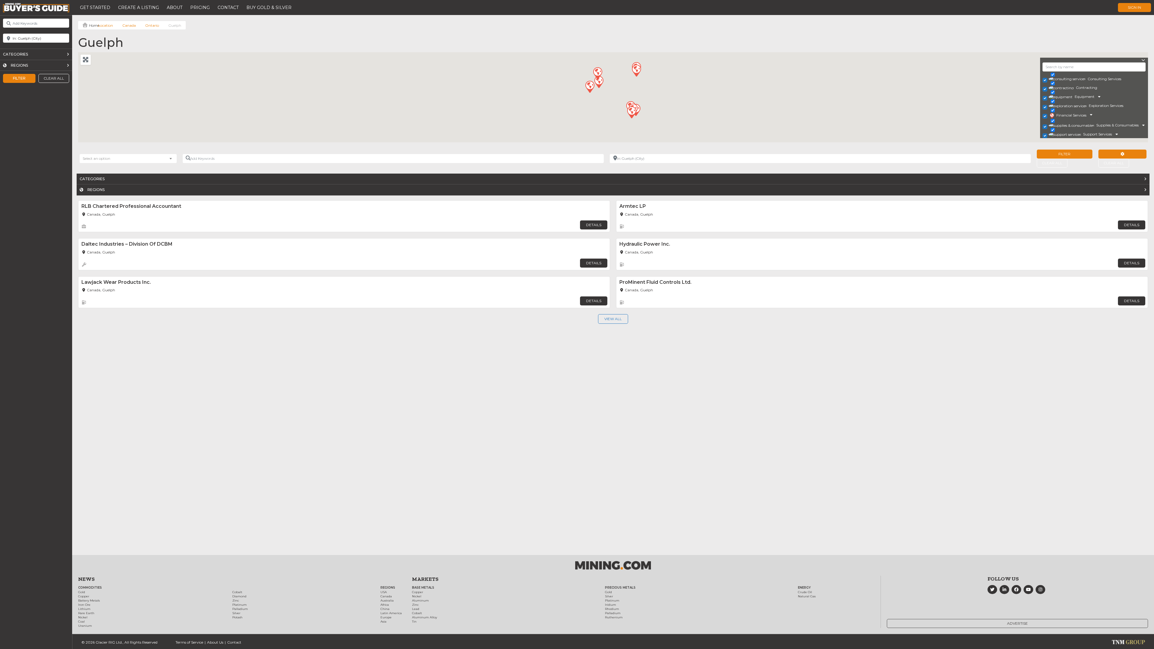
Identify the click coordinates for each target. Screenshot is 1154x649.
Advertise (1017, 623)
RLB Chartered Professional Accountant (131, 206)
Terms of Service (189, 642)
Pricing (200, 7)
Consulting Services (1104, 79)
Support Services (1097, 134)
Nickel (82, 617)
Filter (19, 78)
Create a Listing (138, 7)
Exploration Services (1106, 105)
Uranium (85, 626)
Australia (387, 600)
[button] (598, 81)
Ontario (152, 25)
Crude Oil (805, 592)
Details (593, 225)
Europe (386, 617)
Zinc (235, 600)
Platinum (239, 605)
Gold (81, 592)
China (384, 609)
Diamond (239, 596)
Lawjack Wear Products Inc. (116, 282)
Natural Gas (807, 596)
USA (383, 592)
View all (613, 319)
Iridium (610, 605)
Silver (236, 613)
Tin (414, 621)
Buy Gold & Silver (269, 7)
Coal (81, 621)
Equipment (1084, 96)
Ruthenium (614, 617)
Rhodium (612, 609)
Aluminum (420, 600)
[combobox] (128, 158)
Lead (415, 609)
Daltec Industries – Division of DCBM (126, 244)
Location (105, 25)
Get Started (95, 7)
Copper (83, 596)
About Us (215, 642)
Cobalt (237, 592)
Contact (228, 7)
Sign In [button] (1134, 7)
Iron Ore (84, 605)
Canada (129, 25)
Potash (237, 617)
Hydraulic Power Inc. (644, 244)
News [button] (86, 579)
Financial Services (1071, 115)
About (174, 7)
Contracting (1086, 87)
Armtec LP (632, 206)
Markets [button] (425, 579)
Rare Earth (86, 613)
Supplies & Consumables (1117, 125)
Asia (383, 621)
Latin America (391, 613)
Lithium (84, 609)
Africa (384, 605)
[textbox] (99, 158)
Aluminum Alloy (424, 617)
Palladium (240, 609)
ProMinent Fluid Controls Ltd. (655, 282)
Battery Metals (89, 600)
